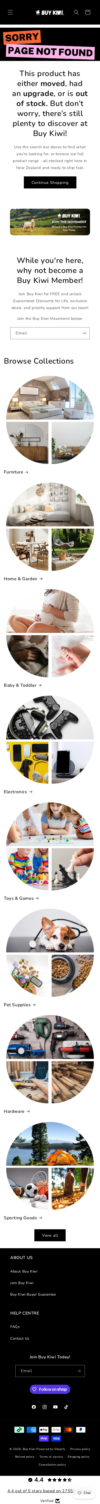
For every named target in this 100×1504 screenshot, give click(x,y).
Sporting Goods (20, 1218)
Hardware (14, 1111)
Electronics (15, 792)
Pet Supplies (17, 1005)
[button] (10, 12)
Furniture (13, 472)
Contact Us (19, 1338)
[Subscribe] (83, 333)
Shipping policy (79, 1457)
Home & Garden (20, 579)
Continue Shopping (50, 182)
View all (50, 1235)
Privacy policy (80, 1449)
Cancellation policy (52, 1465)
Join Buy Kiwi (22, 1282)
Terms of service (51, 1457)
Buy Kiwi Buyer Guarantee (33, 1294)
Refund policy (25, 1457)
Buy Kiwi (29, 1449)
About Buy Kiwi (23, 1271)
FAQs (15, 1326)
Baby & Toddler (20, 685)
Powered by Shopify (50, 1449)
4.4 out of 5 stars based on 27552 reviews (50, 1491)
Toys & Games (19, 898)
